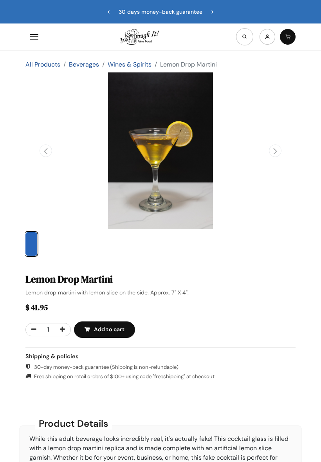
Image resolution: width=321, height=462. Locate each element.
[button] (45, 150)
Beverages (84, 64)
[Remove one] (34, 329)
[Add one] (62, 329)
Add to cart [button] (109, 329)
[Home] (139, 37)
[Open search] (244, 36)
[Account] (267, 37)
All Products (42, 64)
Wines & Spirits (129, 64)
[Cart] (288, 37)
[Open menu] (34, 36)
